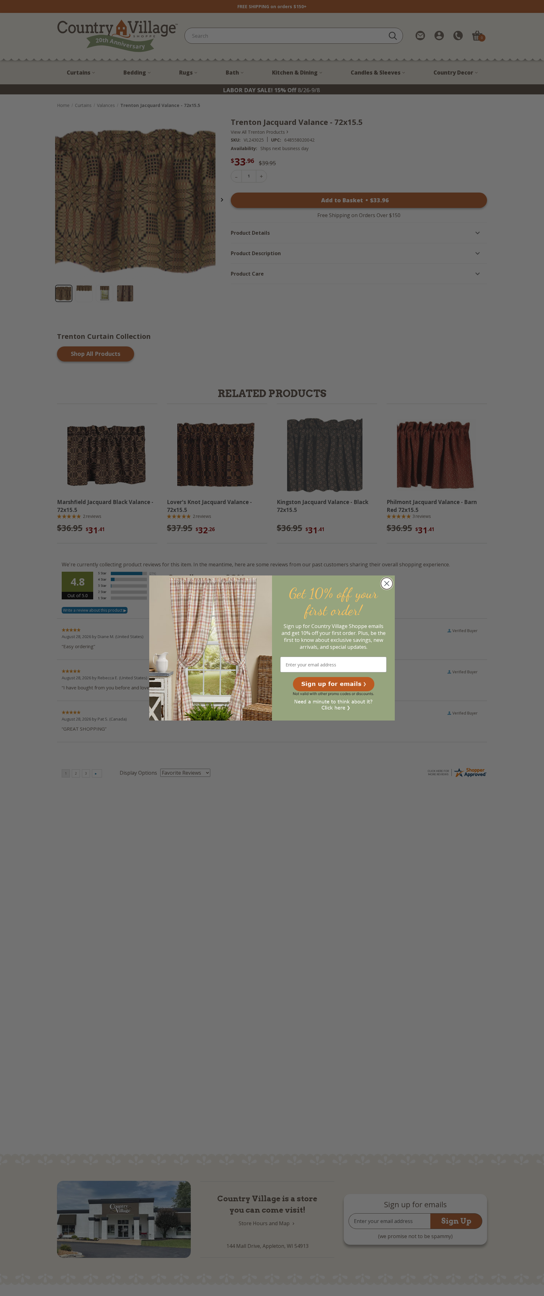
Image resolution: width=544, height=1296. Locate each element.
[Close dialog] (386, 583)
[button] (333, 684)
